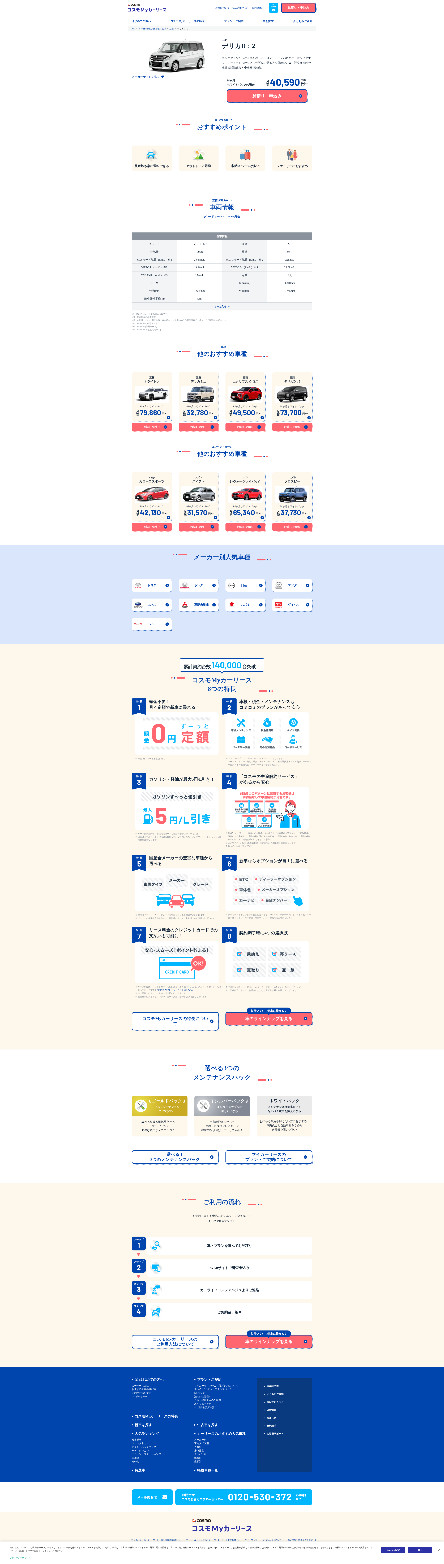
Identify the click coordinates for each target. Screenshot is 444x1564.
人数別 (198, 1447)
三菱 (171, 29)
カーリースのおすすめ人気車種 (221, 1433)
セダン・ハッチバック (144, 1447)
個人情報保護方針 (169, 1540)
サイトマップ (251, 1540)
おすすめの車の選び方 (144, 1389)
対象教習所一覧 (206, 1407)
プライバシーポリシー (141, 1540)
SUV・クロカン (140, 1450)
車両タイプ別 (201, 1443)
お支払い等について (272, 1540)
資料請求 (257, 8)
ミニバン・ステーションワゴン (149, 1454)
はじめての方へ (151, 1379)
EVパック (199, 1393)
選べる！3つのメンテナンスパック (213, 1389)
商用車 (135, 1458)
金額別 (198, 1461)
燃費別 (198, 1458)
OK (420, 1550)
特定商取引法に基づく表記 (300, 1540)
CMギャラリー (140, 1396)
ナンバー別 (200, 1454)
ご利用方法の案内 (141, 1393)
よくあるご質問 (275, 1394)
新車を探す (143, 1425)
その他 (135, 1461)
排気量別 (199, 1450)
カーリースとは (140, 1385)
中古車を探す (207, 1425)
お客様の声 (273, 1386)
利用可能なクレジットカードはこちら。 (175, 990)
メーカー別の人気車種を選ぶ (152, 29)
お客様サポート (275, 1434)
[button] (273, 8)
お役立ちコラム (275, 1402)
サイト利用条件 (229, 1540)
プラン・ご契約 (209, 1379)
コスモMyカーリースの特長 (156, 1416)
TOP (133, 29)
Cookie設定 (393, 1550)
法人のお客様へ (240, 8)
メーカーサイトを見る (146, 76)
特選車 (140, 1470)
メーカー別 (200, 1439)
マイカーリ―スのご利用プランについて (216, 1385)
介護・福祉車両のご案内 (207, 1400)
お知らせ (271, 1418)
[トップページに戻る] (147, 8)
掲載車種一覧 (207, 1470)
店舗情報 (271, 1410)
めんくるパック (202, 1404)
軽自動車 (137, 1439)
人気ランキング (147, 1433)
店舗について (222, 8)
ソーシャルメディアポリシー (199, 1540)
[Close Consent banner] (439, 1550)
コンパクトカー (140, 1443)
